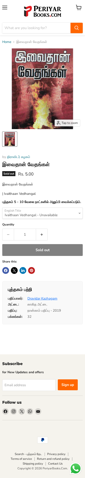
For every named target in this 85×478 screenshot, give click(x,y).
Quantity (8, 224)
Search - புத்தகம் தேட (28, 454)
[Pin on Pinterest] (31, 270)
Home (6, 42)
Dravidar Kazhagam (42, 298)
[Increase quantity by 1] (42, 234)
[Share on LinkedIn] (22, 270)
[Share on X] (14, 270)
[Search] (76, 28)
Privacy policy (56, 454)
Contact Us (55, 464)
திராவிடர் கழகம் (18, 157)
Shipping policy (33, 464)
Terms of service (21, 459)
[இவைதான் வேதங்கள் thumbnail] (9, 139)
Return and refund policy (53, 459)
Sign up (67, 384)
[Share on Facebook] (5, 270)
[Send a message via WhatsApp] (75, 468)
